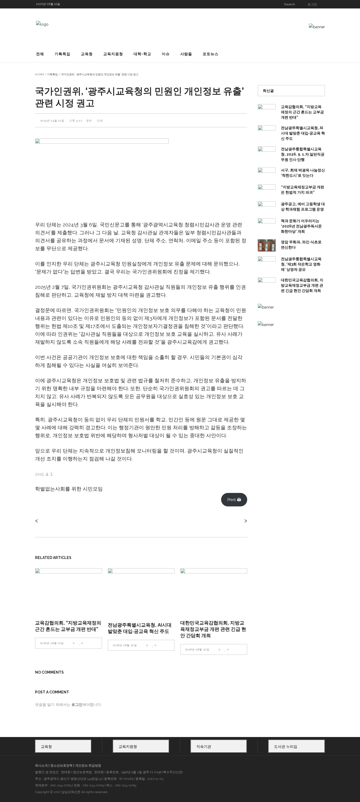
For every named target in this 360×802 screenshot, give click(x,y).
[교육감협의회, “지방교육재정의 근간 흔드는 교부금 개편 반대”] (68, 590)
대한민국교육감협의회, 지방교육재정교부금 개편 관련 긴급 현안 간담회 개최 (213, 629)
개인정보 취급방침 (88, 765)
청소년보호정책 (61, 765)
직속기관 (203, 747)
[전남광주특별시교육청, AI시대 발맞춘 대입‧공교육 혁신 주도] (141, 591)
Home (39, 74)
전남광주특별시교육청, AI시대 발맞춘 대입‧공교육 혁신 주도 (303, 133)
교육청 (46, 747)
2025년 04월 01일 (52, 120)
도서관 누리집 (285, 747)
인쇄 (100, 120)
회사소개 (41, 765)
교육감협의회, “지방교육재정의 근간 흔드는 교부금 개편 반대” (302, 112)
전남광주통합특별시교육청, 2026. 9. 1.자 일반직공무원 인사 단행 (302, 154)
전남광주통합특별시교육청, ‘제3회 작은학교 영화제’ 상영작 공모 (301, 264)
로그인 (312, 4)
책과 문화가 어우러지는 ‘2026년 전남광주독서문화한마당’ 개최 (301, 226)
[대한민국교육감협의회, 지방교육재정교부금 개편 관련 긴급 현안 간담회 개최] (213, 590)
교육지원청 (128, 747)
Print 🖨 (234, 499)
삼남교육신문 (70, 792)
